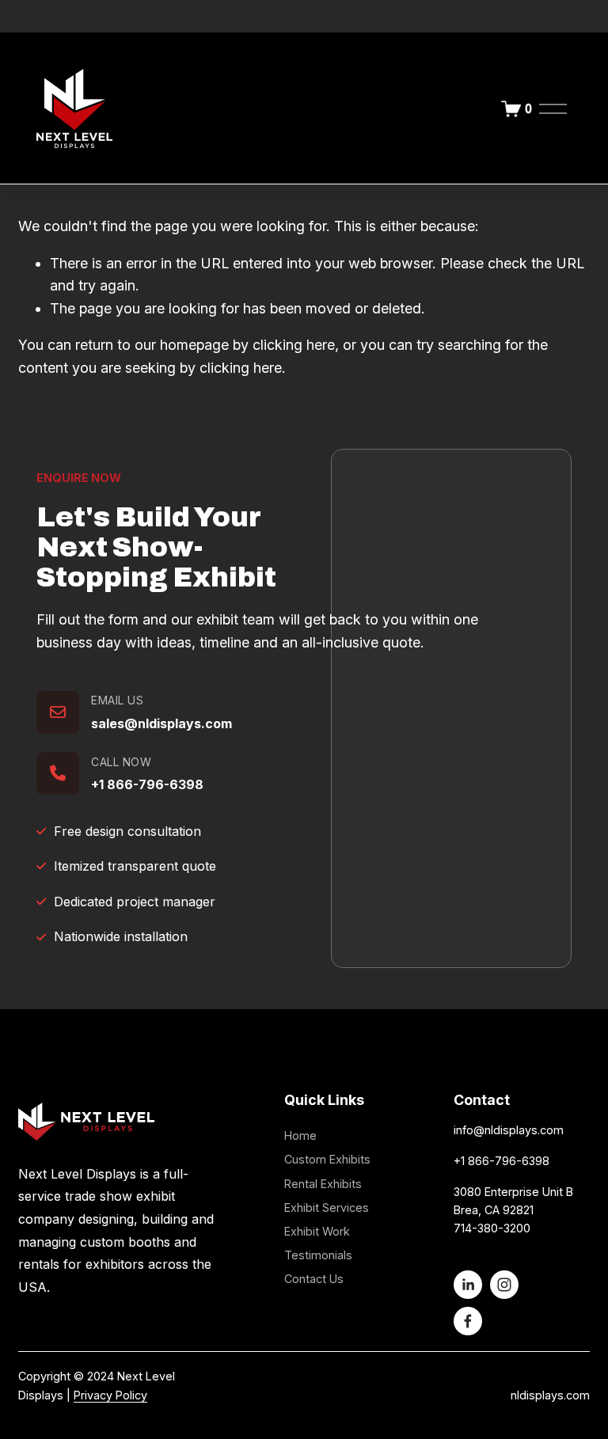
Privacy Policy (110, 1395)
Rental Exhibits (323, 1183)
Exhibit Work (317, 1231)
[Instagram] (504, 1284)
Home (300, 1135)
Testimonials (318, 1255)
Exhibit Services (326, 1207)
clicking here (294, 344)
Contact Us (314, 1278)
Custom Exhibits (327, 1159)
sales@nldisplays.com (161, 723)
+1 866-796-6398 (147, 784)
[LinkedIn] (468, 1284)
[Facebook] (468, 1321)
